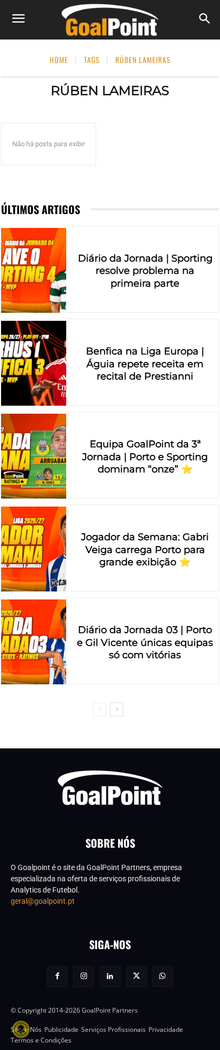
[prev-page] (99, 709)
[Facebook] (57, 976)
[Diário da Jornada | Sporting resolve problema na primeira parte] (33, 270)
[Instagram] (83, 976)
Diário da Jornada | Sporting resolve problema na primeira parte (145, 270)
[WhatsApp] (162, 976)
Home (59, 59)
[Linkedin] (109, 976)
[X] (136, 976)
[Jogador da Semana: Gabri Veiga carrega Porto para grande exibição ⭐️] (33, 549)
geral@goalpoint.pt (43, 901)
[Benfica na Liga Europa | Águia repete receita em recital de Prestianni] (33, 363)
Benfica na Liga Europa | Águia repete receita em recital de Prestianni (145, 363)
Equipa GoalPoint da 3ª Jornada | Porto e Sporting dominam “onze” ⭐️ (145, 456)
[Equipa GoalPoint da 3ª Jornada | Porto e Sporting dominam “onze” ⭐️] (33, 456)
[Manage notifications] (20, 1029)
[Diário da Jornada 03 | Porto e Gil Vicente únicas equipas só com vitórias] (33, 641)
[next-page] (116, 709)
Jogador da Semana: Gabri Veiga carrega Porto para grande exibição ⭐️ (145, 549)
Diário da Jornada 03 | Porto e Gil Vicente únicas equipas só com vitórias (145, 642)
